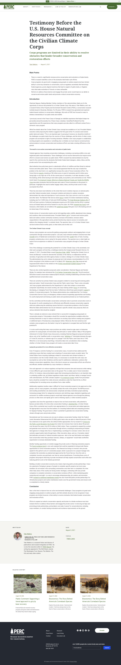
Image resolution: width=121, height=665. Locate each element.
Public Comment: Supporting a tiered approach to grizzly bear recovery (27, 601)
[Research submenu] (52, 6)
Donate (102, 630)
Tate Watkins (33, 64)
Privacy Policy (73, 661)
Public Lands (71, 539)
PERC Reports (47, 547)
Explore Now (70, 1)
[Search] (100, 7)
